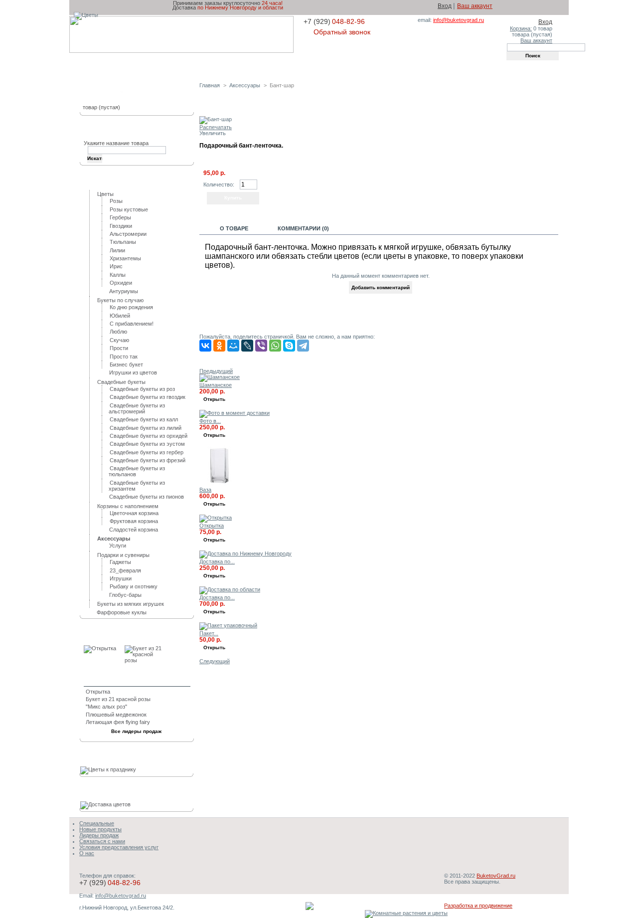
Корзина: (521, 28)
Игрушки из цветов (133, 372)
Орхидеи (121, 283)
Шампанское (215, 385)
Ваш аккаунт (474, 5)
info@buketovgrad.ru (458, 20)
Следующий (214, 661)
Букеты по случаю (120, 300)
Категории (107, 181)
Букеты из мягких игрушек (130, 604)
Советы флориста (370, 65)
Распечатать (215, 127)
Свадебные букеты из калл (144, 419)
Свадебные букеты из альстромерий (137, 408)
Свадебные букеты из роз (142, 389)
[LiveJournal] (247, 346)
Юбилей (120, 316)
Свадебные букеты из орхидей (148, 436)
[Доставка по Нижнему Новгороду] (245, 553)
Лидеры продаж (117, 634)
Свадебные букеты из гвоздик (147, 397)
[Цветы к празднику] (109, 769)
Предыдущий (216, 371)
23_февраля (125, 570)
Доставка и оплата (253, 65)
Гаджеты (120, 562)
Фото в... (210, 421)
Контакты (433, 65)
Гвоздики (121, 226)
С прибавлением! (132, 324)
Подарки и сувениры (123, 555)
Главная (119, 65)
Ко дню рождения (131, 307)
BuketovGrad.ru (496, 876)
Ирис (116, 266)
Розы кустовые (129, 209)
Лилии (117, 250)
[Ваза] (219, 484)
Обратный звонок (342, 32)
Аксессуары (244, 85)
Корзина (104, 92)
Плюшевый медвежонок (116, 715)
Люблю (118, 332)
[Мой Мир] (233, 346)
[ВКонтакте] (205, 346)
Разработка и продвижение (478, 906)
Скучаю (119, 340)
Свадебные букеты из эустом (147, 444)
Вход (445, 5)
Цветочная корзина (134, 513)
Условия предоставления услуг (119, 847)
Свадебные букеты (121, 382)
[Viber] (261, 346)
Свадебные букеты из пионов (146, 497)
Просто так (124, 357)
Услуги (117, 546)
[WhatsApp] (275, 346)
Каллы (118, 275)
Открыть (214, 399)
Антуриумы (123, 291)
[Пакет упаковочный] (228, 625)
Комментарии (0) (303, 228)
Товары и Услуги (177, 65)
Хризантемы (125, 258)
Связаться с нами (102, 841)
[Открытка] (215, 518)
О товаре (234, 228)
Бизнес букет (126, 364)
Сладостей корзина (133, 530)
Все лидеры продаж (136, 731)
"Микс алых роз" (106, 707)
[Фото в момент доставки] (234, 413)
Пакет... (208, 633)
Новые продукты (100, 829)
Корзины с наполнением (128, 506)
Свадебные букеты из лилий (145, 428)
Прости (119, 348)
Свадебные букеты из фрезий (147, 460)
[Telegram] (303, 346)
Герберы (120, 217)
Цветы (105, 194)
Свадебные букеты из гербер (146, 452)
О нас (86, 853)
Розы (116, 201)
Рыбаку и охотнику (134, 586)
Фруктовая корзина (134, 521)
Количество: (218, 184)
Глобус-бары (125, 595)
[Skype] (289, 346)
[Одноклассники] (219, 346)
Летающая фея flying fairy (118, 722)
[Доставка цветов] (107, 804)
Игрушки (121, 578)
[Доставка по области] (229, 589)
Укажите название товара (116, 143)
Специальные (96, 823)
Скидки (313, 65)
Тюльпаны (123, 242)
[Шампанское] (219, 377)
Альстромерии (128, 234)
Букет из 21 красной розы (118, 699)
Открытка (211, 526)
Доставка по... (217, 561)
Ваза (205, 490)
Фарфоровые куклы (122, 612)
